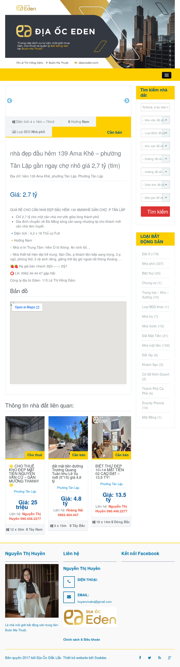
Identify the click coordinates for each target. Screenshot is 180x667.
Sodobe (100, 657)
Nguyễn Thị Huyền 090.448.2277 (25, 516)
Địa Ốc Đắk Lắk (49, 657)
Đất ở (146, 253)
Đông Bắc (122, 521)
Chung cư (149, 282)
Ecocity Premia (153, 402)
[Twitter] (149, 657)
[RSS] (159, 657)
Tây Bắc (78, 525)
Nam (85, 121)
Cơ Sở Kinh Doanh (155, 374)
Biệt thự (148, 273)
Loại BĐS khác (153, 306)
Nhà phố (38, 131)
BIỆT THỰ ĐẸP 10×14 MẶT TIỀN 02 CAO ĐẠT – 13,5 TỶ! (109, 471)
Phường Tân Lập (25, 491)
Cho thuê (34, 454)
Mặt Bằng (149, 417)
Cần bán (114, 132)
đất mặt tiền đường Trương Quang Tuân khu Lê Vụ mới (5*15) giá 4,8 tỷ (67, 473)
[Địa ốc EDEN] (90, 33)
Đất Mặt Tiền (151, 335)
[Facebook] (140, 657)
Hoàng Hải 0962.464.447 (70, 512)
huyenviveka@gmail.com (95, 601)
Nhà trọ (147, 316)
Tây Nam (35, 529)
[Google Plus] (169, 657)
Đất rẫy (147, 355)
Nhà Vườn (149, 326)
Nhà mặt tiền (151, 345)
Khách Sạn (150, 364)
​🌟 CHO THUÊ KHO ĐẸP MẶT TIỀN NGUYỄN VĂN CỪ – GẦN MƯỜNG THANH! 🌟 (24, 475)
